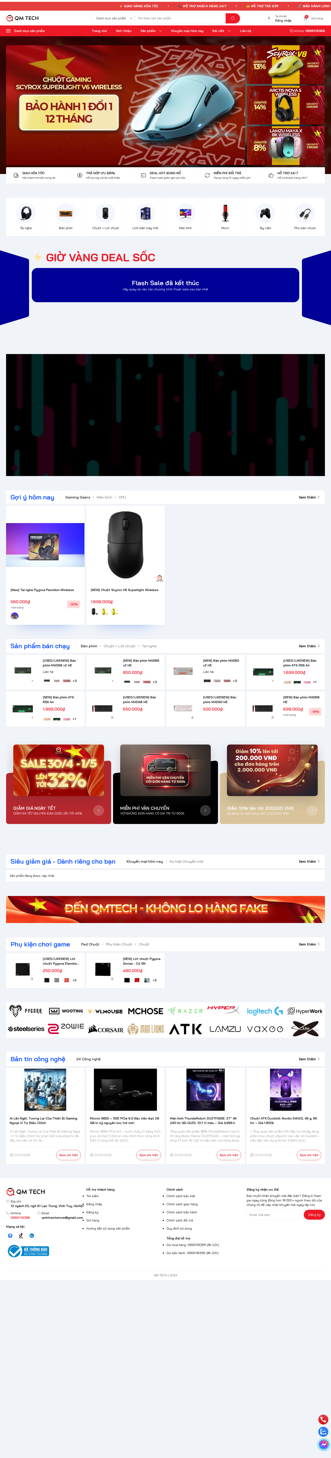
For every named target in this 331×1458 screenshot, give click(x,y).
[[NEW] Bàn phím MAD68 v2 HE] (103, 671)
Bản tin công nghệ (38, 1059)
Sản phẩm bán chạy (40, 646)
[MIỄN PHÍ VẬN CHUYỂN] (165, 770)
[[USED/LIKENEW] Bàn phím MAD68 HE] (103, 708)
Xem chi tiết (68, 1155)
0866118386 (20, 1218)
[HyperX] (225, 1011)
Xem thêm (307, 497)
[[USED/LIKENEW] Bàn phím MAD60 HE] (183, 708)
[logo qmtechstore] (45, 1191)
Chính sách (174, 1189)
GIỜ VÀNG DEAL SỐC (100, 257)
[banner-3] (125, 105)
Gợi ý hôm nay (32, 497)
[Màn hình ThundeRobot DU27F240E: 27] (205, 1089)
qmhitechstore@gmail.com (62, 1218)
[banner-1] (285, 64)
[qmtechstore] (22, 18)
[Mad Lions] (146, 1029)
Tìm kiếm (92, 1196)
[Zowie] (66, 1029)
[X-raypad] (305, 1029)
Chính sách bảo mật (180, 1196)
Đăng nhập (94, 1204)
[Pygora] (26, 1011)
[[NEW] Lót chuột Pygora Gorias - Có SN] (103, 969)
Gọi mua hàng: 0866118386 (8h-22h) (192, 1245)
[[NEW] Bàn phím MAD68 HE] (263, 708)
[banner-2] (285, 105)
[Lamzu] (225, 1029)
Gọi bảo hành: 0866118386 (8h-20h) (192, 1253)
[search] (233, 18)
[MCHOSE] (146, 1011)
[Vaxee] (265, 1029)
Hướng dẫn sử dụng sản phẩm (108, 1228)
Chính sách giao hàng (182, 1204)
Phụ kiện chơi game (40, 944)
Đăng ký (92, 1212)
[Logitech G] (265, 1011)
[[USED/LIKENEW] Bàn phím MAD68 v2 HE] (22, 671)
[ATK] (185, 1029)
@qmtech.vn (142, 415)
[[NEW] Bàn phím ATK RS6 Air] (22, 708)
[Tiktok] (21, 1235)
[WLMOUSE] (106, 1011)
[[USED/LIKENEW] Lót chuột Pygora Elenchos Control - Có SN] (22, 969)
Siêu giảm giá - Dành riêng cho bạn (63, 861)
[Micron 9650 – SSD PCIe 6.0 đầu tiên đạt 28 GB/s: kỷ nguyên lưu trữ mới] (125, 1089)
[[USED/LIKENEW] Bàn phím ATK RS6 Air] (263, 671)
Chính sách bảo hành (181, 1212)
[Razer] (185, 1011)
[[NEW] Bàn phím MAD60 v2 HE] (183, 671)
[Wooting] (66, 1011)
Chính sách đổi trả (179, 1220)
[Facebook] (10, 1235)
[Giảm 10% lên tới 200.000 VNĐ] (272, 770)
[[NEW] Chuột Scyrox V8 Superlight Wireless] (125, 545)
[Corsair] (106, 1029)
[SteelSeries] (26, 1029)
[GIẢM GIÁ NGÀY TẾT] (58, 770)
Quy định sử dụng (179, 1228)
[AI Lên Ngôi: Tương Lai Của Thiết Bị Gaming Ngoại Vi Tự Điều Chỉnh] (45, 1089)
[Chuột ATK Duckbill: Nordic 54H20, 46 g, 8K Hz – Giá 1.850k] (286, 1089)
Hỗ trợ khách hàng (100, 1189)
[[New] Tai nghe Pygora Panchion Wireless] (45, 545)
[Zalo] (31, 1235)
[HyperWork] (305, 1011)
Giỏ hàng (92, 1220)
